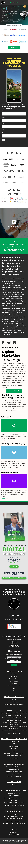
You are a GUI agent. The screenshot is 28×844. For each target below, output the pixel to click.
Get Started (13, 391)
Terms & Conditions (14, 834)
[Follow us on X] (8, 619)
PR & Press (14, 683)
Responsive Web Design (14, 793)
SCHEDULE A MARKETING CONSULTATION (14, 577)
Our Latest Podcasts (14, 686)
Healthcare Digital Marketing (14, 771)
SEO (14, 743)
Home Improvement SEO (14, 774)
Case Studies (14, 702)
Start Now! (14, 47)
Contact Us (14, 784)
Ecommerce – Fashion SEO (14, 776)
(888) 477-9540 (14, 2)
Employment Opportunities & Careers (14, 704)
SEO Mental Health (14, 769)
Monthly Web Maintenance (14, 821)
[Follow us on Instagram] (10, 619)
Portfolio (14, 699)
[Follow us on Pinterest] (22, 619)
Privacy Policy (14, 832)
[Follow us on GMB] (14, 619)
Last (3, 129)
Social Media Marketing (14, 746)
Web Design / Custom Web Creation (14, 798)
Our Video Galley (14, 681)
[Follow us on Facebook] (6, 619)
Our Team (14, 676)
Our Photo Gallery (14, 678)
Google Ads (14, 748)
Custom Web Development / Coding (14, 805)
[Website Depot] (14, 605)
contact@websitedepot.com (14, 639)
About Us (14, 674)
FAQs (14, 688)
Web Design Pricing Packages (14, 818)
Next (4, 139)
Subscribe (14, 665)
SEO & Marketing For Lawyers (14, 767)
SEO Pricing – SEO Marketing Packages (14, 816)
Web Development (14, 795)
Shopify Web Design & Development (14, 802)
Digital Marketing (14, 741)
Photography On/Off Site (14, 755)
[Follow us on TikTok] (18, 619)
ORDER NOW (14, 566)
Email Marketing (14, 758)
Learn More (4, 441)
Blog (14, 690)
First (3, 123)
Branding (14, 751)
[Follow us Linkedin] (20, 619)
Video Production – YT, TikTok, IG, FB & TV (14, 753)
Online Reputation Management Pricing (14, 823)
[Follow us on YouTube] (16, 619)
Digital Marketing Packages (14, 814)
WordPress (14, 800)
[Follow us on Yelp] (12, 619)
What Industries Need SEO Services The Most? (14, 722)
